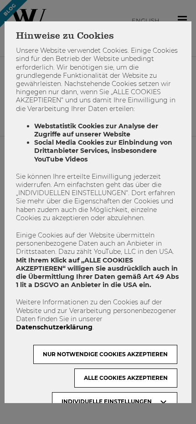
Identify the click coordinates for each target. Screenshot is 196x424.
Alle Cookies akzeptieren (126, 377)
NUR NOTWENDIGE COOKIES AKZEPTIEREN (105, 354)
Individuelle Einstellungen (107, 401)
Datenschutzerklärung (54, 327)
